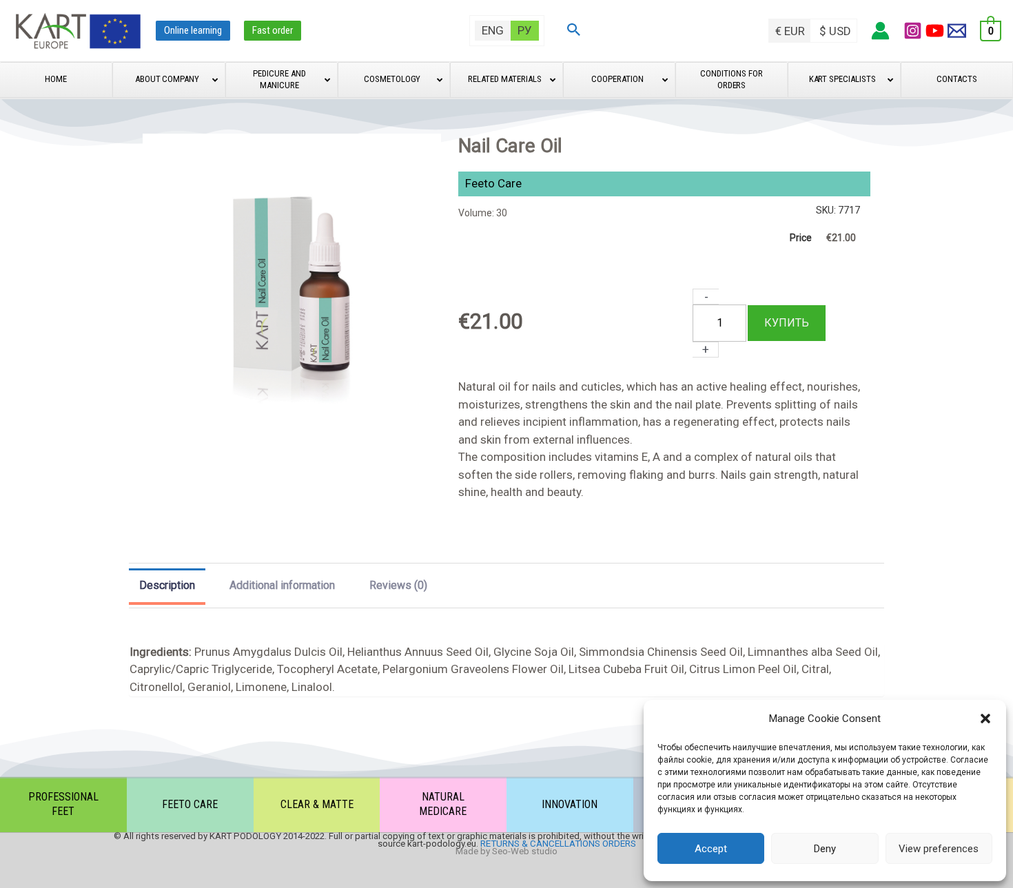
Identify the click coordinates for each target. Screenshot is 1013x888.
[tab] (167, 586)
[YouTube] (934, 30)
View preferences (939, 849)
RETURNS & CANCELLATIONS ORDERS (558, 843)
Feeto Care (493, 183)
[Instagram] (912, 30)
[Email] (957, 30)
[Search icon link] (574, 31)
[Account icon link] (880, 30)
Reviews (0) (398, 585)
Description (167, 585)
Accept (711, 849)
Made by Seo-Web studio (506, 851)
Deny (825, 849)
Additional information (282, 585)
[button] (985, 718)
